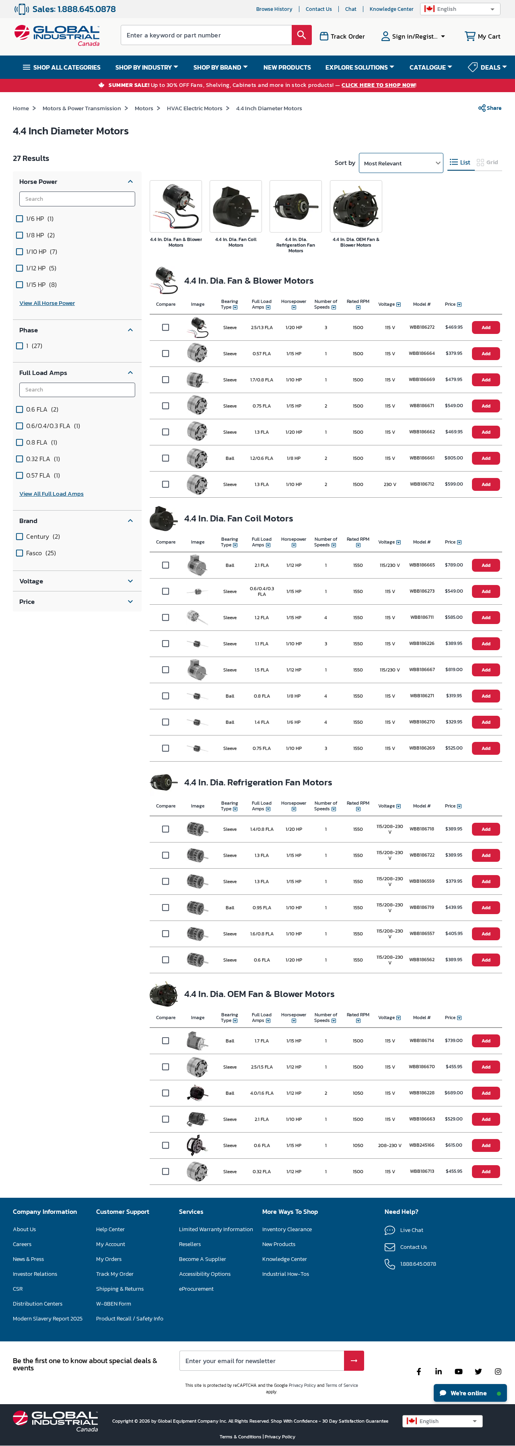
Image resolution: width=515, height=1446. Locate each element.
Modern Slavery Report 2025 (47, 1318)
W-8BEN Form (113, 1304)
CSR (18, 1289)
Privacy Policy (302, 1385)
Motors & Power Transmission (82, 108)
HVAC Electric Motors (194, 108)
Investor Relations (35, 1274)
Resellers (190, 1244)
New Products (278, 1244)
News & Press (28, 1259)
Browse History (274, 9)
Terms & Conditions (241, 1436)
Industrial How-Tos (285, 1274)
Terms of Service (341, 1385)
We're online (468, 1393)
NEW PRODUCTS (287, 67)
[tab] (461, 162)
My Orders (109, 1259)
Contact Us (319, 9)
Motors (144, 108)
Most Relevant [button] (383, 163)
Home (21, 108)
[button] (460, 9)
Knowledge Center (392, 9)
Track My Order (115, 1274)
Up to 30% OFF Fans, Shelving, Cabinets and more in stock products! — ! (263, 85)
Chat (350, 9)
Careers (22, 1244)
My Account (110, 1244)
